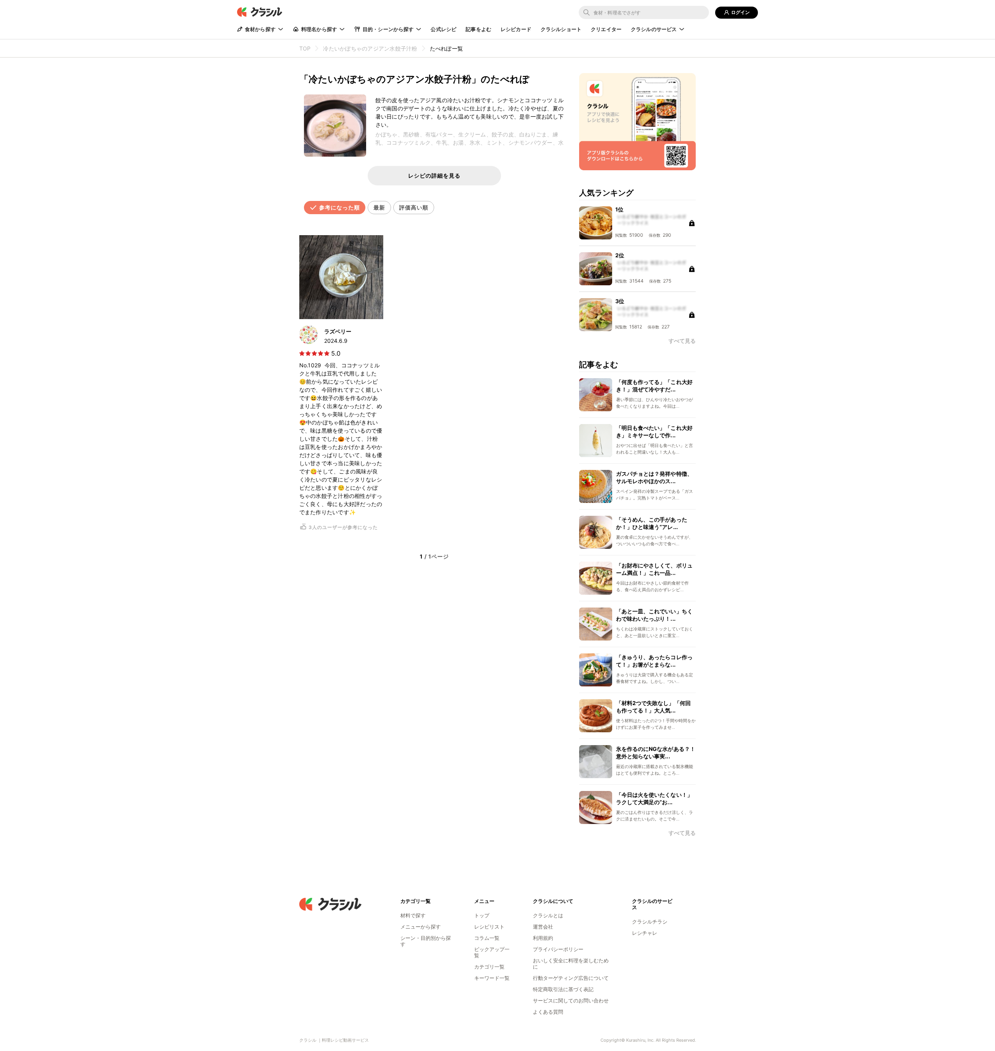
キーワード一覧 (492, 978)
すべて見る (682, 833)
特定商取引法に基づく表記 (563, 989)
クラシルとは (548, 915)
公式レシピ (443, 29)
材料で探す (413, 915)
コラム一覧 (486, 938)
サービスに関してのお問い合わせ (571, 1000)
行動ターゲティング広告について (571, 978)
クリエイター (606, 29)
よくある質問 (548, 1012)
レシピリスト (489, 927)
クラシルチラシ (649, 921)
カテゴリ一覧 (489, 967)
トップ (481, 915)
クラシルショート (561, 29)
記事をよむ (478, 29)
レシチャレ (644, 933)
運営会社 (543, 927)
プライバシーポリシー (558, 949)
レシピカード (516, 29)
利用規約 (543, 938)
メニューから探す (420, 927)
